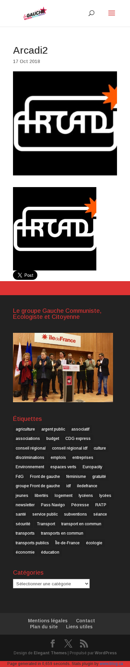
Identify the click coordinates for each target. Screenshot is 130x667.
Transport (46, 524)
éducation (50, 552)
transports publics (32, 543)
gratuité (99, 476)
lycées (105, 495)
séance (100, 514)
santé (21, 514)
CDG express (78, 438)
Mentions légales (48, 620)
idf (68, 486)
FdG (20, 476)
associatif (80, 429)
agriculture (25, 429)
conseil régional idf (69, 448)
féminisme (76, 476)
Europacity (92, 467)
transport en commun (81, 524)
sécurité (23, 524)
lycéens (86, 495)
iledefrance (87, 486)
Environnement (30, 467)
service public (45, 514)
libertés (41, 495)
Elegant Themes (50, 653)
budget (52, 438)
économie (25, 552)
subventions (75, 514)
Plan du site (44, 626)
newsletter (25, 505)
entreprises (82, 457)
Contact (85, 620)
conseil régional (31, 448)
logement (63, 495)
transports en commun (62, 533)
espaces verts (63, 467)
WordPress (106, 653)
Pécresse (80, 505)
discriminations (30, 457)
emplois (58, 457)
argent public (53, 429)
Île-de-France (67, 543)
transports (25, 533)
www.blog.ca (111, 663)
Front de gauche (45, 476)
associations (28, 438)
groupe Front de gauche (38, 486)
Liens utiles (79, 626)
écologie (94, 543)
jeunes (22, 495)
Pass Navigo (53, 505)
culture (100, 448)
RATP (100, 505)
